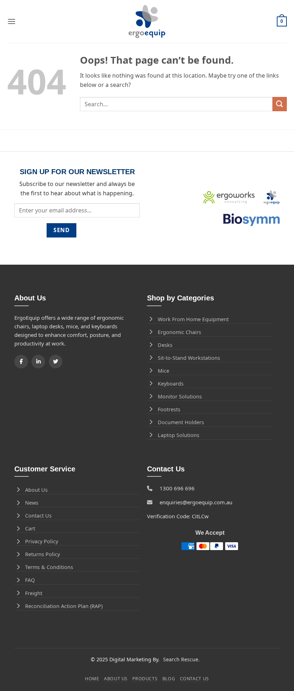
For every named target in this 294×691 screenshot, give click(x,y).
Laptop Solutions (178, 435)
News (31, 502)
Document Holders (181, 422)
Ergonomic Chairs (179, 332)
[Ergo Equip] (147, 21)
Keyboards (171, 383)
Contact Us (38, 515)
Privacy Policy (41, 541)
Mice (163, 370)
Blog (168, 679)
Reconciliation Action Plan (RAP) (64, 606)
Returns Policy (42, 554)
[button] (11, 21)
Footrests (169, 409)
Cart (30, 528)
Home (92, 679)
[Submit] (279, 104)
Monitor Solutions (180, 396)
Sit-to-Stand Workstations (189, 357)
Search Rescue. (181, 659)
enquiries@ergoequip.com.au (196, 502)
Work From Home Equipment (193, 319)
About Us (36, 489)
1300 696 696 (177, 488)
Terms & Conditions (49, 567)
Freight (33, 593)
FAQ (30, 580)
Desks (165, 345)
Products (144, 679)
